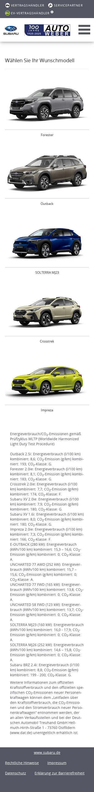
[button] (47, 110)
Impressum (56, 762)
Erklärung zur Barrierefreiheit (59, 773)
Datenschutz (15, 773)
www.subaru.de (47, 752)
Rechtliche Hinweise (22, 762)
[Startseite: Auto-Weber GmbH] (11, 30)
